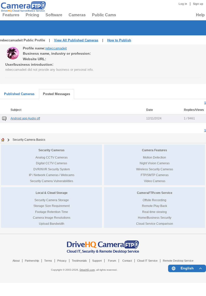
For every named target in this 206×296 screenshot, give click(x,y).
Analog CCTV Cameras (51, 157)
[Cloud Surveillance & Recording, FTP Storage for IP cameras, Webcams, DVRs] (22, 6)
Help (200, 15)
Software (53, 15)
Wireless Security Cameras (154, 169)
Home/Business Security (154, 217)
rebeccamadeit (56, 48)
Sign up (198, 3)
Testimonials (79, 260)
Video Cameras (154, 181)
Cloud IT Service (147, 260)
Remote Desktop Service (178, 260)
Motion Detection (154, 157)
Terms (48, 260)
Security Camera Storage (51, 200)
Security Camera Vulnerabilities (51, 181)
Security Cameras (51, 150)
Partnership (32, 260)
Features (11, 15)
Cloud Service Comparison (154, 223)
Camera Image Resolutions (51, 217)
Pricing (32, 15)
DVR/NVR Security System (51, 169)
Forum (112, 260)
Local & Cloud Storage (52, 192)
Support (97, 260)
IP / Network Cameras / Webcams (51, 175)
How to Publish (119, 40)
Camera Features (154, 150)
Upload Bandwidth (51, 223)
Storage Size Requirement (51, 205)
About (16, 260)
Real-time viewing (154, 211)
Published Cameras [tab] (19, 94)
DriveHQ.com (87, 269)
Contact (127, 260)
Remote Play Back (154, 205)
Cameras (77, 15)
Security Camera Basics (29, 139)
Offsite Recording (154, 200)
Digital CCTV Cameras (51, 163)
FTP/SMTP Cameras (155, 175)
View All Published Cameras (76, 40)
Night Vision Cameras (155, 163)
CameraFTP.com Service (154, 192)
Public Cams (104, 15)
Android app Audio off (25, 118)
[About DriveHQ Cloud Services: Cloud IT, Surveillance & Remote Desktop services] (103, 244)
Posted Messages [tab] (56, 94)
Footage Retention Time (51, 211)
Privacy (62, 260)
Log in (183, 3)
